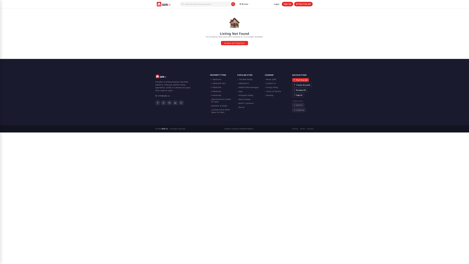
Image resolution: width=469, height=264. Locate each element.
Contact (310, 129)
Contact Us (271, 83)
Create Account (303, 85)
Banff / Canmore (246, 103)
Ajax (241, 91)
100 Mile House (245, 79)
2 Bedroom (216, 87)
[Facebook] (157, 102)
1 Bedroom (216, 79)
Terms (302, 129)
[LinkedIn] (175, 102)
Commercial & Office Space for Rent (220, 111)
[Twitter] (163, 102)
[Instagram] (169, 102)
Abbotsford (244, 83)
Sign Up (287, 4)
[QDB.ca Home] (167, 4)
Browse (245, 4)
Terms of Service (273, 91)
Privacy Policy (272, 87)
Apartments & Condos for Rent (221, 100)
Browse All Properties (234, 43)
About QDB (271, 79)
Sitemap (269, 95)
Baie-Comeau (245, 99)
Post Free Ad (304, 4)
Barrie (241, 107)
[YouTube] (181, 102)
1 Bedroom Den (218, 83)
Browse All (301, 90)
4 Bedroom (216, 95)
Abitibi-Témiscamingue (249, 87)
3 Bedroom (216, 91)
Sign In (299, 95)
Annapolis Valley (246, 95)
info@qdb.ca (164, 96)
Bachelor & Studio (219, 106)
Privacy (295, 129)
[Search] (233, 4)
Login (276, 4)
